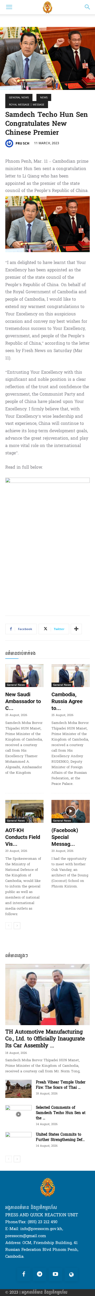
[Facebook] (23, 1274)
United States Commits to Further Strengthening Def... (60, 1137)
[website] (71, 1274)
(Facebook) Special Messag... (64, 837)
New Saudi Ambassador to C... (23, 701)
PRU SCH (22, 143)
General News (19, 97)
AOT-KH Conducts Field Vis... (22, 837)
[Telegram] (39, 1274)
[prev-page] (8, 925)
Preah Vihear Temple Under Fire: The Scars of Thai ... (61, 1085)
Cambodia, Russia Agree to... (67, 701)
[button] (9, 7)
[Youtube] (55, 1274)
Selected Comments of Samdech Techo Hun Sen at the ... (61, 1112)
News (44, 97)
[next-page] (17, 925)
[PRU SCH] (10, 143)
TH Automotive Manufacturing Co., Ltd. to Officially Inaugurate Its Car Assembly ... (45, 1038)
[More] (76, 629)
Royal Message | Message (26, 104)
